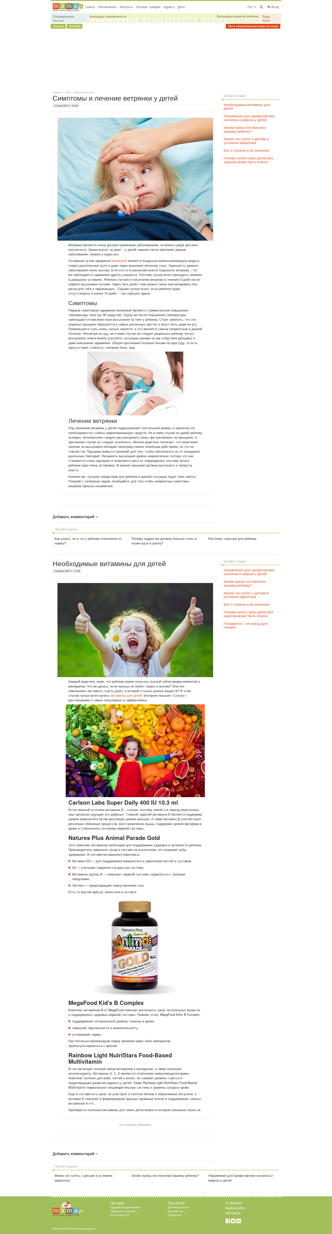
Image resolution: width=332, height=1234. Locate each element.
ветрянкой (119, 260)
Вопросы (126, 6)
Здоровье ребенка (84, 92)
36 (240, 19)
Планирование (63, 16)
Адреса (169, 6)
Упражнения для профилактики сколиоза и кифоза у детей (249, 117)
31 (219, 19)
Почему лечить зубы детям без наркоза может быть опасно (248, 159)
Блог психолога (120, 1215)
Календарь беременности (108, 16)
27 (202, 19)
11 (134, 19)
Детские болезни (178, 1207)
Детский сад (175, 1211)
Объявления (107, 6)
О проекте (234, 1202)
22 (180, 19)
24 (189, 19)
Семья (90, 6)
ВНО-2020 (75, 26)
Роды (266, 16)
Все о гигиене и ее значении (246, 150)
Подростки (174, 1215)
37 (244, 19)
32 (223, 19)
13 (142, 19)
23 (185, 19)
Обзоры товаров (148, 6)
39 (253, 19)
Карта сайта (235, 1207)
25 (193, 19)
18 (163, 19)
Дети (181, 6)
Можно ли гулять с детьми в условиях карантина (246, 140)
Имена (266, 20)
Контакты (233, 1212)
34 (232, 19)
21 (176, 19)
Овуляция (58, 20)
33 (227, 19)
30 (214, 19)
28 (206, 19)
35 (236, 19)
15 (150, 19)
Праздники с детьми (123, 1211)
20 (172, 19)
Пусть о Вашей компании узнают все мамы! (253, 26)
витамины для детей (126, 695)
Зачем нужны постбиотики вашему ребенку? (245, 129)
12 (138, 19)
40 (257, 19)
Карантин (58, 26)
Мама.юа (57, 92)
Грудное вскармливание (125, 1207)
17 (159, 19)
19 (168, 19)
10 (129, 19)
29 (210, 19)
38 (248, 19)
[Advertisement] (166, 59)
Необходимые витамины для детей (247, 106)
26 (197, 19)
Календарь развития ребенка (238, 16)
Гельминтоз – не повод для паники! (246, 625)
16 (155, 19)
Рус (250, 6)
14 (146, 19)
